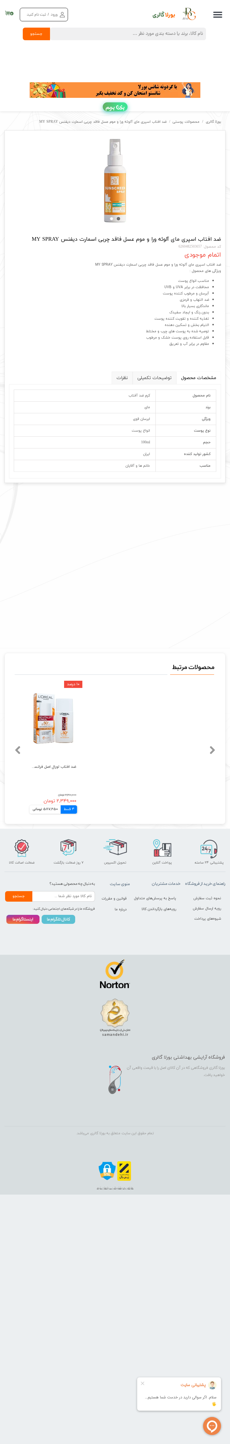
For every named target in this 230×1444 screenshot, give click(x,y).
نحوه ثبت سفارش (207, 898)
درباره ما (121, 909)
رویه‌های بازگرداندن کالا (160, 909)
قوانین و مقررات (114, 898)
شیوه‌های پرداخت (207, 918)
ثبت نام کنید (36, 15)
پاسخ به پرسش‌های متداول (160, 898)
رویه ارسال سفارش (207, 908)
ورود (54, 15)
